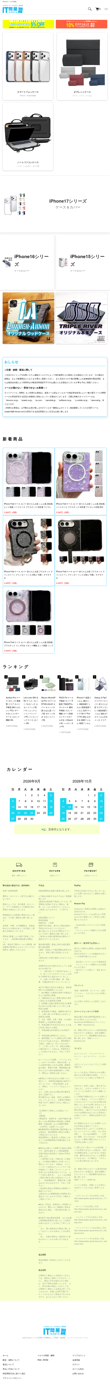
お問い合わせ (78, 1373)
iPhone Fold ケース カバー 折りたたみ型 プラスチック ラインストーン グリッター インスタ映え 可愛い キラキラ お (28, 574)
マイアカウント (79, 1355)
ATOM (45, 1360)
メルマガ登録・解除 (46, 1355)
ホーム (5, 1355)
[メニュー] (106, 9)
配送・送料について (11, 1360)
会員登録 (76, 1360)
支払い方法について (11, 1369)
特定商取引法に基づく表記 (14, 1373)
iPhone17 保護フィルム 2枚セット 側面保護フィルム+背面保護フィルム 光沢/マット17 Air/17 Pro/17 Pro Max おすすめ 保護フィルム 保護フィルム (84, 710)
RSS (39, 1360)
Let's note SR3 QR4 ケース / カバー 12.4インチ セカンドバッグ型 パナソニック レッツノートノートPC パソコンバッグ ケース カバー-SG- (31, 710)
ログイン (76, 1364)
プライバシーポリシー (12, 1378)
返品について (8, 1364)
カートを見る (78, 1369)
